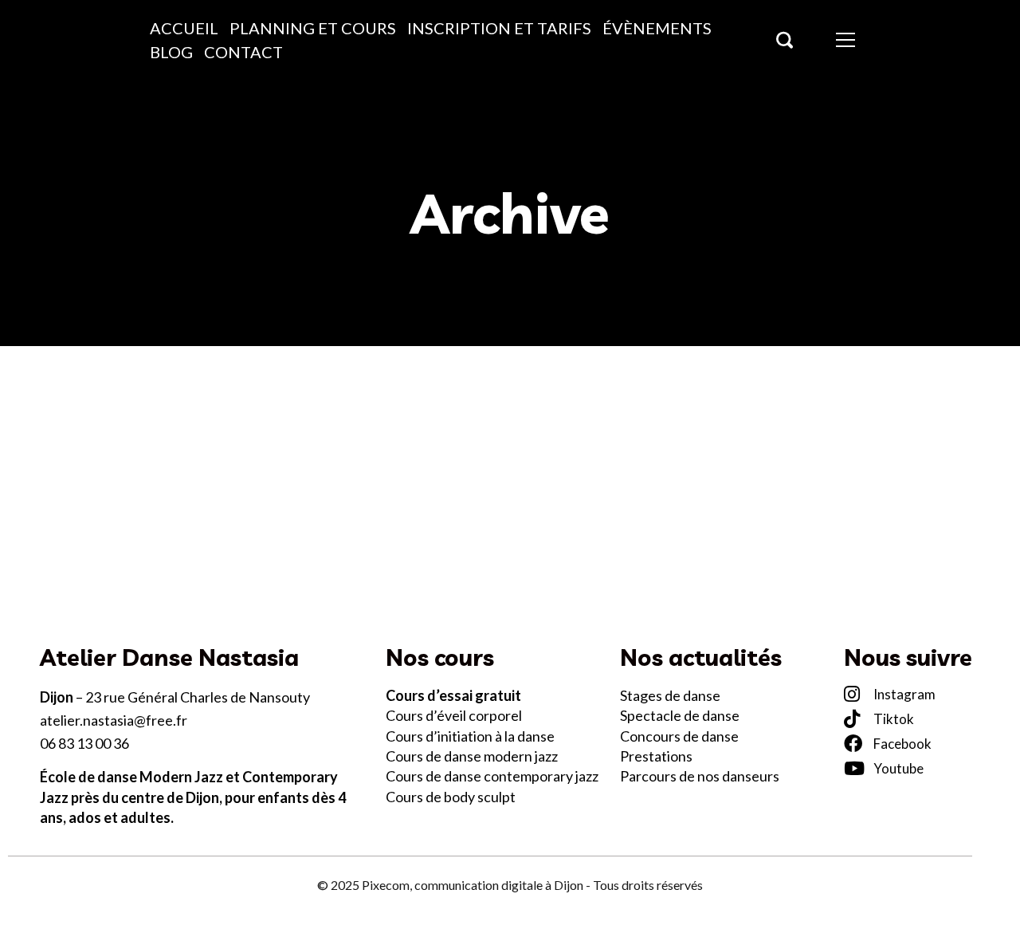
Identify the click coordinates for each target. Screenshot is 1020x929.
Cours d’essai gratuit (453, 695)
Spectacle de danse (680, 715)
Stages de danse (670, 695)
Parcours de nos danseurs (699, 776)
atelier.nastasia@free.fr (113, 720)
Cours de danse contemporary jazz (492, 776)
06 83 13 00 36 (84, 743)
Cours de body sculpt (451, 796)
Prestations (656, 756)
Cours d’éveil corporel (455, 715)
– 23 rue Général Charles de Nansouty (175, 697)
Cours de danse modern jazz (472, 756)
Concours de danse (679, 736)
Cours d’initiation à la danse (471, 736)
